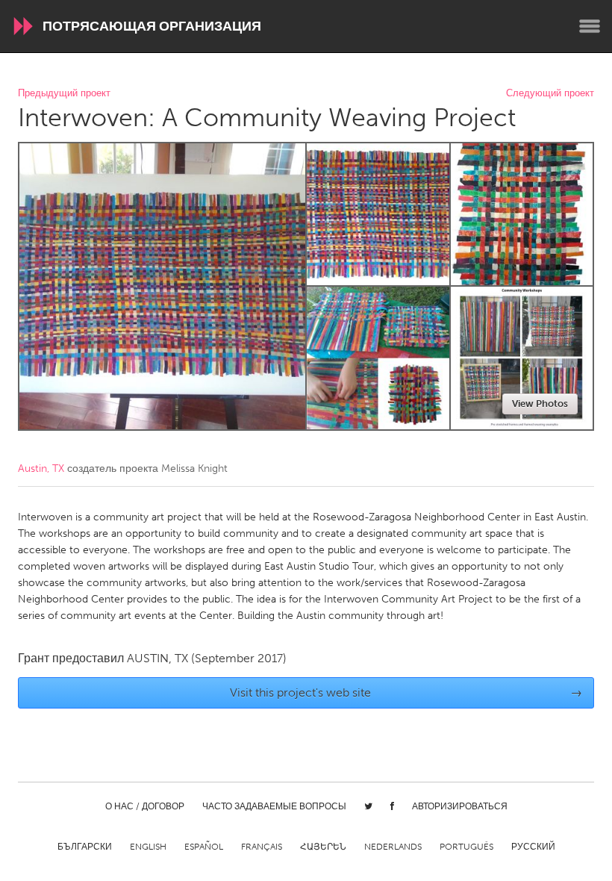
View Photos (540, 403)
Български (84, 846)
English (148, 846)
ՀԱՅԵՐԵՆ (323, 846)
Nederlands (393, 846)
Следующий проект (550, 94)
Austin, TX (41, 468)
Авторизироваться (460, 806)
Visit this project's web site (406, 692)
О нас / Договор (144, 806)
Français (261, 846)
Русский (533, 846)
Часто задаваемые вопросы (274, 806)
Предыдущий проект (64, 94)
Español (203, 846)
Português (466, 846)
